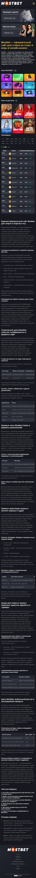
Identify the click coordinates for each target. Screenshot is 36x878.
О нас (18, 854)
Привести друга (8, 18)
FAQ (18, 866)
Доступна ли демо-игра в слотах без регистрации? (14, 808)
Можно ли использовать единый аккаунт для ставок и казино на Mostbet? (17, 797)
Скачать (18, 868)
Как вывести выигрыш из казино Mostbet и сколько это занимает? (16, 800)
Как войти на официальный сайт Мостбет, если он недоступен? (17, 793)
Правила (18, 857)
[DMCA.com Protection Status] (18, 876)
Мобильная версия (18, 861)
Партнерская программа (18, 864)
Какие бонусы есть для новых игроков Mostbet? (15, 804)
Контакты (18, 859)
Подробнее (7, 32)
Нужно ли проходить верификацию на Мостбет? (14, 811)
